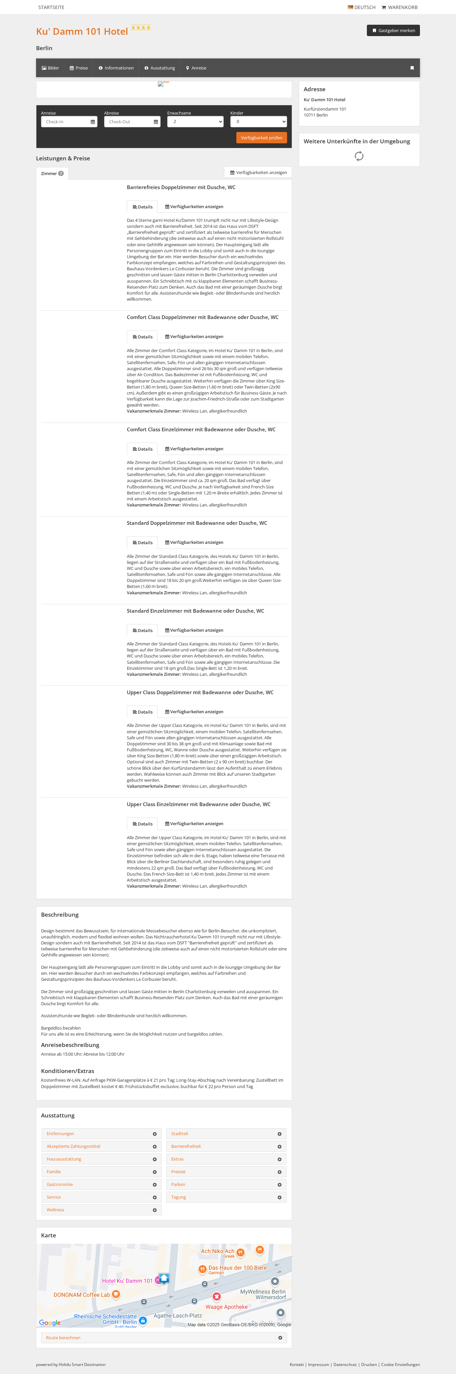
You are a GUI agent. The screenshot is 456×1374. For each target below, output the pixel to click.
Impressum (318, 1364)
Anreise (48, 113)
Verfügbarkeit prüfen (261, 138)
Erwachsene (179, 113)
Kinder (236, 113)
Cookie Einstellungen (400, 1364)
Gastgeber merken (396, 30)
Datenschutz (345, 1364)
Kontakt (297, 1364)
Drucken (369, 1364)
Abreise (111, 113)
